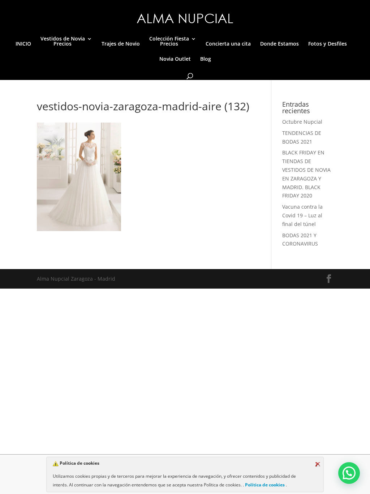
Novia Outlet (175, 59)
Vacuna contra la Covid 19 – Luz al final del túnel (302, 215)
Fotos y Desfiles (327, 44)
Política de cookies (265, 485)
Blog (205, 59)
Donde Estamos (279, 44)
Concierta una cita (228, 44)
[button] (349, 473)
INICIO (23, 44)
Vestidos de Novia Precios (62, 41)
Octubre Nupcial (302, 121)
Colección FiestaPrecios (169, 41)
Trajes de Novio (121, 44)
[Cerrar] (317, 464)
